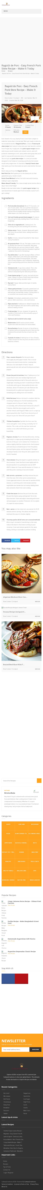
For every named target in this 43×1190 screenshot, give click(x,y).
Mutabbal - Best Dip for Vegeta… (13, 1148)
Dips (34, 871)
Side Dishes (21, 861)
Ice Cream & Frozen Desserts (34, 833)
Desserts (6, 1111)
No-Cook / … (7, 1093)
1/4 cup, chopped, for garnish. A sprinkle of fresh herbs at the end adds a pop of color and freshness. (23, 313)
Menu (6, 11)
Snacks (25, 1108)
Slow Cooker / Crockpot (12, 98)
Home (3, 71)
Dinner (21, 852)
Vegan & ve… (27, 1093)
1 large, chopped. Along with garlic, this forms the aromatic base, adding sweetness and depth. (23, 232)
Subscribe (35, 1049)
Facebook (7, 540)
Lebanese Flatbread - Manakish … (14, 1151)
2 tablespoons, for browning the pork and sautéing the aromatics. (22, 226)
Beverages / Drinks (8, 880)
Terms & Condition (7, 1184)
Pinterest (26, 540)
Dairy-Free (7, 1105)
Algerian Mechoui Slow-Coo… (15, 597)
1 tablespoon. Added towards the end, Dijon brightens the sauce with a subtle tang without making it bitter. (23, 305)
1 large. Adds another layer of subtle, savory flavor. (22, 284)
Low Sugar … (27, 1099)
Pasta (25, 1113)
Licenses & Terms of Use (21, 1184)
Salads (6, 1113)
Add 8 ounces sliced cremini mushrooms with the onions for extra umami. (22, 323)
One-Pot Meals (8, 871)
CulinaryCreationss (30, 1182)
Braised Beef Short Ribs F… (13, 665)
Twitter (16, 540)
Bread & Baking (35, 880)
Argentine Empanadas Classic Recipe (22, 951)
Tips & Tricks (7, 1167)
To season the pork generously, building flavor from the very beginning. (23, 219)
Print (25, 132)
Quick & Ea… (27, 1096)
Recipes (10, 71)
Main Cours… (27, 1111)
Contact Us (6, 1170)
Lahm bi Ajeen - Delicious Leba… (13, 1137)
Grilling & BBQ (21, 871)
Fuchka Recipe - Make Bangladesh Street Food (23, 922)
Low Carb (21, 824)
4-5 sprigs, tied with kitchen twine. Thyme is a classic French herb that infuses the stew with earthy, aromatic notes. (23, 277)
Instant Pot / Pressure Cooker (8, 852)
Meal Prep (35, 852)
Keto (35, 843)
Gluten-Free (21, 880)
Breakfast (6, 1108)
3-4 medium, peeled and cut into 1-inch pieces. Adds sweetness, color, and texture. (23, 299)
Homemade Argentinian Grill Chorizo (21, 939)
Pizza (8, 833)
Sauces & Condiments (21, 843)
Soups (8, 824)
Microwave (7, 1096)
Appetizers (8, 843)
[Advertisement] (21, 38)
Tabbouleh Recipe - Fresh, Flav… (13, 1145)
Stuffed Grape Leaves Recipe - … (13, 1131)
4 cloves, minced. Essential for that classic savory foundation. (23, 239)
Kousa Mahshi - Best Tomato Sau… (14, 1139)
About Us (4, 1187)
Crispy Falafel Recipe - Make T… (13, 1142)
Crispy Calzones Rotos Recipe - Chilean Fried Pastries (24, 902)
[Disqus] (21, 702)
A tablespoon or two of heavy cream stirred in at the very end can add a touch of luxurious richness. (24, 339)
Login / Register (8, 1173)
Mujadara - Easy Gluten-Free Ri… (13, 1134)
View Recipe (11, 905)
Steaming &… (7, 1102)
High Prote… (27, 1102)
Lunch (25, 1105)
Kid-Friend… (7, 1099)
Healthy (8, 861)
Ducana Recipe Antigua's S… (14, 612)
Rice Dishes (35, 824)
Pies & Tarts (35, 861)
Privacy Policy (34, 1184)
